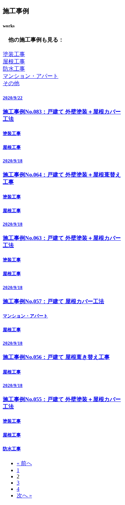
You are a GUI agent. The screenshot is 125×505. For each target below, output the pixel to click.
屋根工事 (14, 61)
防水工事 (14, 69)
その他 (11, 83)
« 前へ (24, 463)
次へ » (24, 495)
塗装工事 (14, 54)
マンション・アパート (30, 76)
